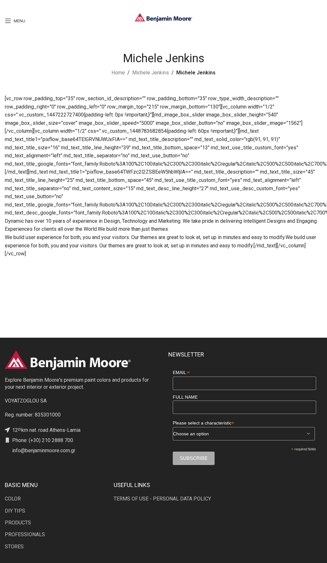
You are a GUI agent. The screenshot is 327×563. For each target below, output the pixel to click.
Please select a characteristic (203, 423)
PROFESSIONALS (25, 534)
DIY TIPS (15, 511)
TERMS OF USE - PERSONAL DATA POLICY (162, 499)
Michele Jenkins (150, 73)
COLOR (13, 499)
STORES (14, 547)
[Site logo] (163, 17)
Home (118, 73)
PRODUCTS (18, 523)
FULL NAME (185, 397)
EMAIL (181, 373)
